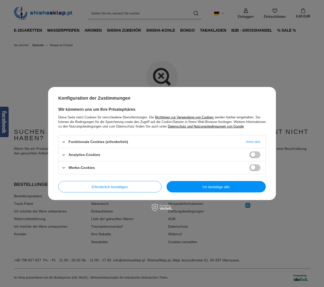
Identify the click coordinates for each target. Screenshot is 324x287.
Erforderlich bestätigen (110, 187)
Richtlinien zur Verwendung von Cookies (184, 117)
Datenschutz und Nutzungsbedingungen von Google (206, 126)
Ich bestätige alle (216, 187)
